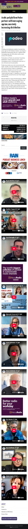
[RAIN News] (14, 5)
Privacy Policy (4, 514)
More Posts (14, 120)
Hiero (11, 527)
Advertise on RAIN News (7, 511)
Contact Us (3, 509)
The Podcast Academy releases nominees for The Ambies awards (21, 128)
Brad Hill (18, 30)
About (2, 506)
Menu (14, 11)
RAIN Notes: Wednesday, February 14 (6, 127)
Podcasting (5, 113)
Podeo (15, 113)
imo (12, 113)
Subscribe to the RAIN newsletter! (9, 518)
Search (3, 145)
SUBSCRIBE (4, 140)
